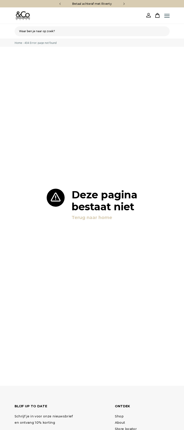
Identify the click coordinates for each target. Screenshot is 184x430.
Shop (119, 416)
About (120, 423)
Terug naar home (92, 217)
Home (18, 43)
